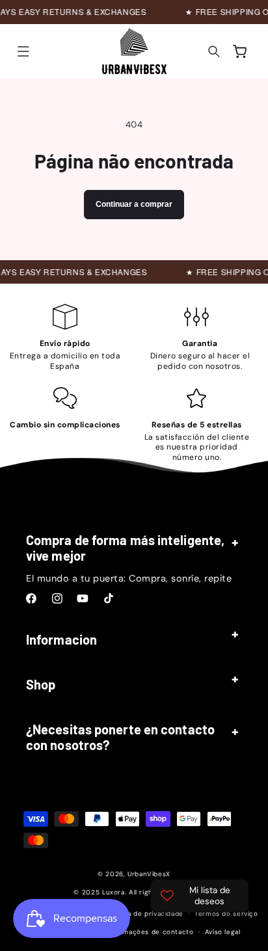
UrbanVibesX (148, 874)
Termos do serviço (226, 913)
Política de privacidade (145, 913)
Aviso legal (223, 932)
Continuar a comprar (134, 204)
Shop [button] (40, 684)
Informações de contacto (150, 932)
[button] (23, 51)
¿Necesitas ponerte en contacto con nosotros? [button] (120, 737)
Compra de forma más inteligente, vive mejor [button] (125, 547)
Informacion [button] (61, 639)
